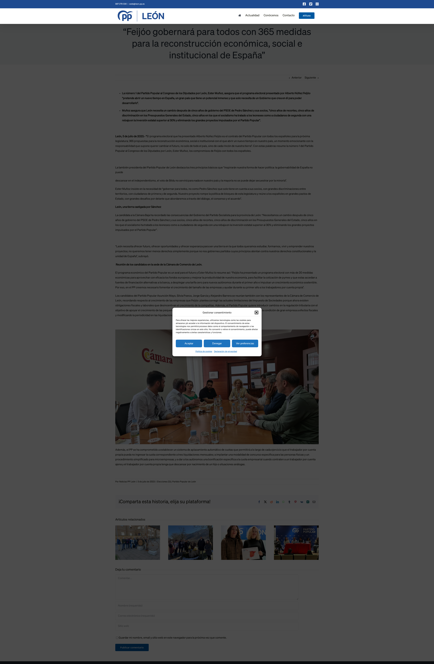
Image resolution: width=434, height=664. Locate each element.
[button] (256, 312)
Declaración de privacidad (225, 351)
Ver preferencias (245, 343)
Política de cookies (203, 351)
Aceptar (189, 343)
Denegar (217, 343)
